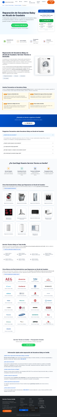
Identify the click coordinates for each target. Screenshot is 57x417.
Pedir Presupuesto (42, 407)
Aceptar (23, 410)
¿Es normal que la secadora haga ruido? (12, 153)
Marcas (20, 1)
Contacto (43, 1)
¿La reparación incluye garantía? (11, 146)
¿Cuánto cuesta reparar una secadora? (12, 143)
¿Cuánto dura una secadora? (10, 134)
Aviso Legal (31, 400)
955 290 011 (51, 2)
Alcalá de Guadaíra (18, 5)
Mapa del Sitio (31, 405)
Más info (36, 407)
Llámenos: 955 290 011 (20, 25)
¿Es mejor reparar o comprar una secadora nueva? (15, 149)
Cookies (30, 404)
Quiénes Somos (38, 2)
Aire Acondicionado (32, 2)
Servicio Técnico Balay (9, 5)
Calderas (25, 1)
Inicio (16, 1)
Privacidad (31, 402)
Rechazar (33, 410)
